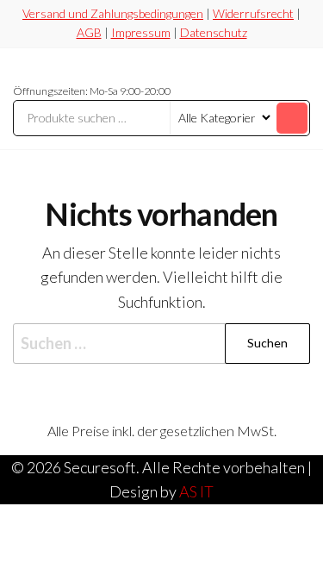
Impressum (141, 32)
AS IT (196, 491)
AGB (89, 32)
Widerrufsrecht (253, 13)
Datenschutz (213, 32)
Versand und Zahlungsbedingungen (112, 13)
